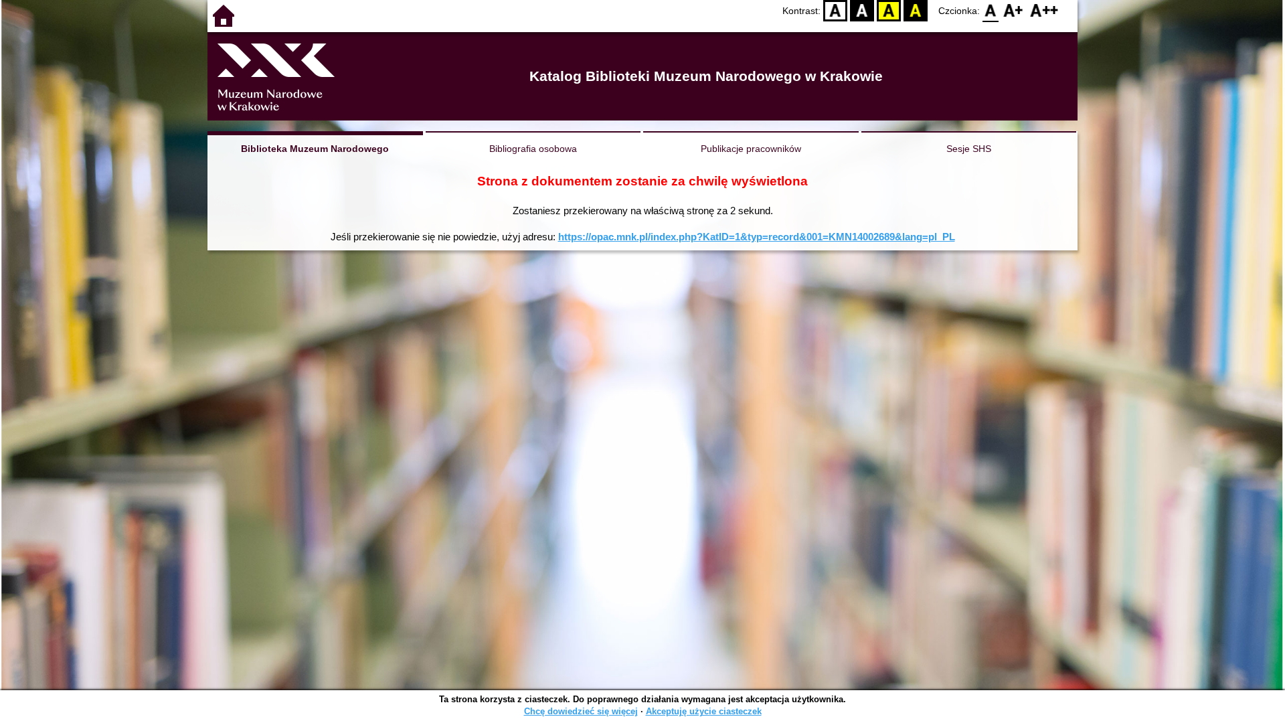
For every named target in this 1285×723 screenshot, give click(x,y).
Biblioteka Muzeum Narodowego (315, 148)
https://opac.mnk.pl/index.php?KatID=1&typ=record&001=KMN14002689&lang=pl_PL (756, 236)
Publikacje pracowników (751, 148)
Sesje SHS (968, 148)
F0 (990, 10)
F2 (1044, 10)
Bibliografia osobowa (533, 148)
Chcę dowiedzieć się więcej (581, 711)
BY (915, 10)
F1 (1013, 10)
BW (862, 10)
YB (888, 10)
